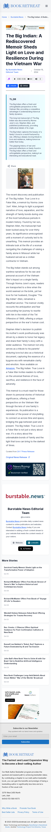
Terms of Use (37, 812)
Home (4, 17)
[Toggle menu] (46, 5)
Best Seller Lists (8, 812)
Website (19, 543)
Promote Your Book (28, 808)
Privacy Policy (23, 812)
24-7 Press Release (25, 451)
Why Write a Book (9, 808)
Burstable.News (17, 17)
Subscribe (25, 742)
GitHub (25, 86)
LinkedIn (13, 86)
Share (13, 166)
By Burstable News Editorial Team (14, 71)
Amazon (10, 368)
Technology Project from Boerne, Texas (31, 827)
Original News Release (16, 457)
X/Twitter (27, 549)
